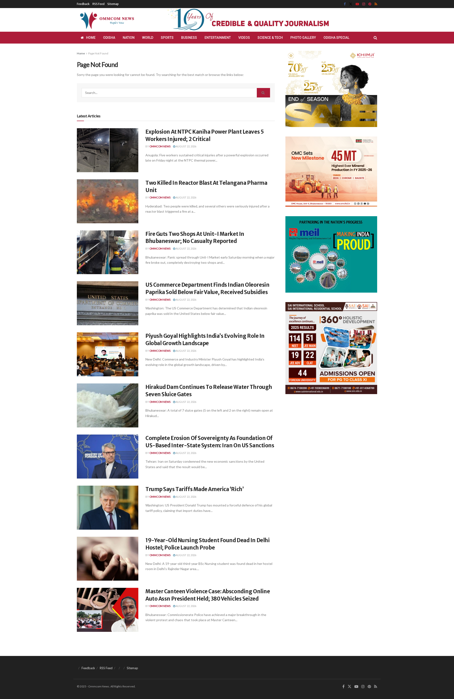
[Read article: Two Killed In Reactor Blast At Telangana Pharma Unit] (107, 201)
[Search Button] (375, 38)
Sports (167, 38)
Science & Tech (270, 38)
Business (189, 38)
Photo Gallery (303, 38)
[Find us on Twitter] (350, 4)
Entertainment (218, 38)
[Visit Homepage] (106, 20)
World (147, 38)
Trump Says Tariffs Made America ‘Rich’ (194, 489)
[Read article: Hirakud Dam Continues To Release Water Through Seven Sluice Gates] (107, 405)
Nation (129, 38)
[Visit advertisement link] (259, 20)
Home (91, 38)
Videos (244, 38)
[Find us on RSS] (376, 4)
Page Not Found (98, 53)
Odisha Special (336, 38)
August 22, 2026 (185, 146)
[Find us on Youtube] (357, 4)
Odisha (109, 38)
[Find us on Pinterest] (369, 4)
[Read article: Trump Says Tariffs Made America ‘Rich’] (107, 508)
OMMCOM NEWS (159, 146)
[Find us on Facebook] (345, 4)
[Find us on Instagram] (363, 4)
